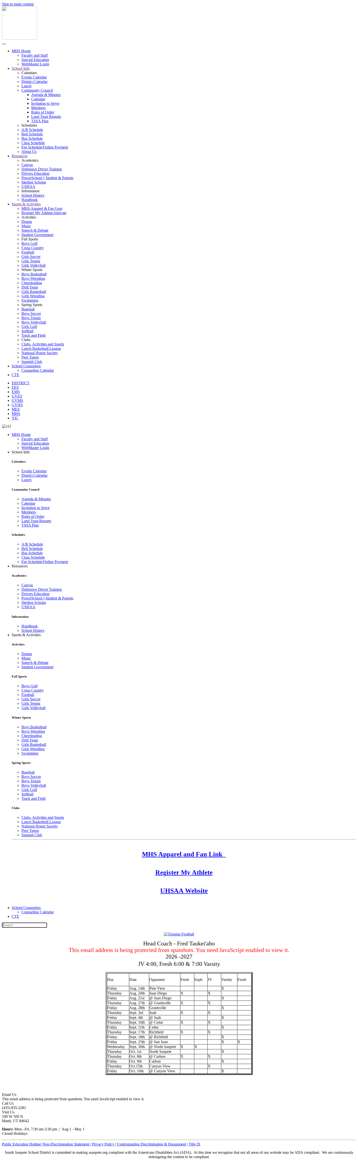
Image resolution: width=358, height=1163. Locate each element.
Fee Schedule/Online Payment (44, 147)
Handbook (29, 200)
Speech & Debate (34, 230)
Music (26, 226)
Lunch (26, 86)
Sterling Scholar (33, 182)
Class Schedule (33, 143)
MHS (16, 414)
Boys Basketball (34, 274)
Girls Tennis (30, 261)
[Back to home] (19, 38)
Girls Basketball (33, 292)
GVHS (17, 405)
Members (38, 108)
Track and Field (33, 335)
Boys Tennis (31, 318)
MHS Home (21, 51)
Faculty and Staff (34, 55)
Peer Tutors (30, 357)
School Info (21, 68)
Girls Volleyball (33, 265)
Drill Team (29, 287)
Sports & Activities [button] (26, 635)
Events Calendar (34, 77)
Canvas (27, 165)
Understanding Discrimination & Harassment (151, 1144)
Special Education (35, 60)
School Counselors (26, 366)
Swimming (29, 300)
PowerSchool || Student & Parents (47, 178)
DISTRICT (20, 383)
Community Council (37, 90)
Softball (27, 331)
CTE (15, 375)
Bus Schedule (32, 138)
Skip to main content (18, 4)
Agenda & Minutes (46, 95)
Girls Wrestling (33, 296)
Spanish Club (31, 362)
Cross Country (32, 248)
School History (33, 195)
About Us (29, 152)
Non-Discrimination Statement (66, 1144)
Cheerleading (31, 283)
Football (27, 252)
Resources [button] (20, 566)
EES (15, 387)
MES (16, 409)
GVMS (17, 400)
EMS (16, 392)
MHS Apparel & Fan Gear (41, 208)
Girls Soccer (30, 257)
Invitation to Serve (45, 103)
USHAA (28, 187)
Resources (20, 156)
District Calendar (34, 81)
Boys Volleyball (33, 322)
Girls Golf (29, 327)
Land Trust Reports (46, 117)
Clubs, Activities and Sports (42, 344)
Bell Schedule (32, 134)
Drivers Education (35, 173)
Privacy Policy (103, 1144)
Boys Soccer (31, 313)
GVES (17, 396)
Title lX (194, 1144)
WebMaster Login (35, 64)
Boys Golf (29, 243)
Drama (26, 222)
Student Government (37, 235)
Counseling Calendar (37, 370)
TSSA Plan (39, 121)
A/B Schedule (32, 130)
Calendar (38, 99)
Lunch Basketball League (41, 348)
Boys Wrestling (33, 278)
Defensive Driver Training (41, 169)
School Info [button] (21, 452)
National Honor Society (39, 353)
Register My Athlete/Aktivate (43, 213)
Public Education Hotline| (22, 1144)
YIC (15, 418)
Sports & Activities (26, 204)
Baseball (28, 309)
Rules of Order (42, 112)
